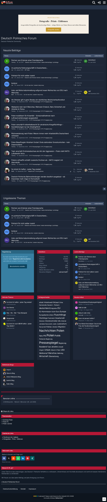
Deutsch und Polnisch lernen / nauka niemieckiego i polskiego (42, 62)
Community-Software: (53, 498)
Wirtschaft (43, 356)
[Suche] (94, 3)
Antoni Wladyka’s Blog (13, 377)
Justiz (54, 324)
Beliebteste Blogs (8, 365)
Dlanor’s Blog (10, 373)
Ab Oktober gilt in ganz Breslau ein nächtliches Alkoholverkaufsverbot (38, 100)
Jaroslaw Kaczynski (45, 324)
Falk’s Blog (9, 384)
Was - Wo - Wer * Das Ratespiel (16, 313)
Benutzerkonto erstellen (17, 266)
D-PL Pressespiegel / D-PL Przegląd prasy (40, 101)
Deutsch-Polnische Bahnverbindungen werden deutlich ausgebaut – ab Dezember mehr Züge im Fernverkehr (38, 178)
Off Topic (27, 70)
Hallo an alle (82, 307)
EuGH (53, 311)
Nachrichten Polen (51, 330)
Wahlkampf (43, 353)
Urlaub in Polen (55, 350)
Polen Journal (7, 423)
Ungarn (41, 350)
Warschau (52, 353)
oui (12, 70)
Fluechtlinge (60, 315)
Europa (63, 311)
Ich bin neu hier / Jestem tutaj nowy (34, 85)
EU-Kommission (45, 312)
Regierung (62, 343)
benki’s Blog (10, 380)
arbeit (41, 302)
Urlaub (47, 350)
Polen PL (6, 422)
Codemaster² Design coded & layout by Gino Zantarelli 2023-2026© (56, 496)
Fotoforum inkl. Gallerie (10, 437)
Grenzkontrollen (51, 321)
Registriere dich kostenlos (22, 259)
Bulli (12, 94)
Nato (41, 336)
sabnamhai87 (63, 272)
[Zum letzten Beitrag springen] (85, 61)
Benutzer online (9, 398)
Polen (50, 335)
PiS (44, 336)
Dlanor (80, 328)
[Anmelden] (99, 2)
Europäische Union (46, 315)
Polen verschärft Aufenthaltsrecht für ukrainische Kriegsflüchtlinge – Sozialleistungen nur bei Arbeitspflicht (37, 126)
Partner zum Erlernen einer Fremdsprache (27, 60)
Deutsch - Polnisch (53, 305)
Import (8, 370)
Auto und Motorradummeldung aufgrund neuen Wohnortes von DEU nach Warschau (90, 285)
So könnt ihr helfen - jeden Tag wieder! (26, 169)
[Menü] (104, 3)
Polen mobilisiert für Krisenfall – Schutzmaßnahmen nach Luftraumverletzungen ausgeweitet (33, 117)
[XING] (32, 458)
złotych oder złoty (84, 313)
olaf (89, 91)
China (61, 302)
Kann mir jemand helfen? (86, 318)
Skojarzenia (10, 318)
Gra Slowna (10, 307)
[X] (9, 458)
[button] (23, 458)
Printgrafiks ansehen (53, 29)
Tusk (49, 347)
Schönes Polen (8, 420)
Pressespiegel (48, 342)
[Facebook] (4, 458)
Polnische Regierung (45, 339)
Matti (12, 171)
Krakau (49, 327)
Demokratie (43, 305)
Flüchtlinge (43, 318)
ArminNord (91, 60)
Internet (63, 321)
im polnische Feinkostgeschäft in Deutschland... (29, 68)
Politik (58, 335)
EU (59, 308)
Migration (61, 327)
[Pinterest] (27, 458)
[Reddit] (13, 458)
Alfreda (90, 169)
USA (63, 350)
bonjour (14, 83)
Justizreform (62, 324)
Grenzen (42, 321)
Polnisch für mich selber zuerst (23, 75)
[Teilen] (104, 188)
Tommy (13, 62)
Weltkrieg (60, 353)
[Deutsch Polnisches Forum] (8, 3)
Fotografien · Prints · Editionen (13, 439)
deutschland (44, 308)
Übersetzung (54, 356)
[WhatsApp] (18, 458)
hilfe (59, 321)
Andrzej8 (80, 315)
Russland (43, 347)
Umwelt (60, 347)
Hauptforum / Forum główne (35, 171)
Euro (57, 312)
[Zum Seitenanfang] (104, 499)
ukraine (54, 347)
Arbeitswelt (48, 302)
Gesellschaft (60, 318)
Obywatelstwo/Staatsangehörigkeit (90, 302)
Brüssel (56, 302)
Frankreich (51, 318)
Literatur (55, 327)
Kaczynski (42, 327)
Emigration (53, 308)
